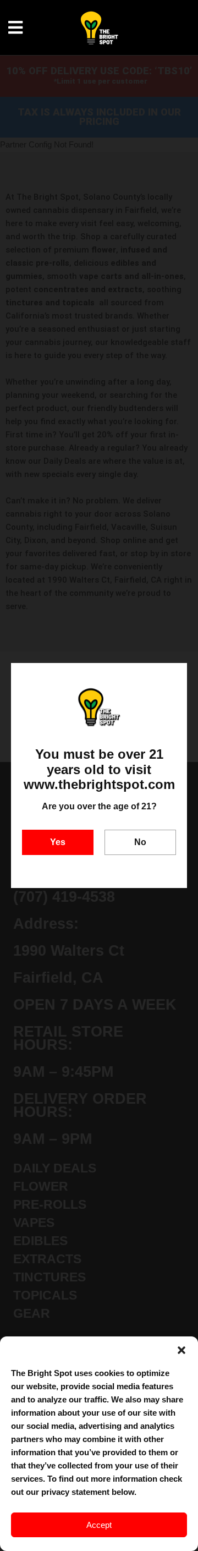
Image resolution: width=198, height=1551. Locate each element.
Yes (57, 842)
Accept (99, 1525)
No (140, 842)
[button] (181, 1350)
